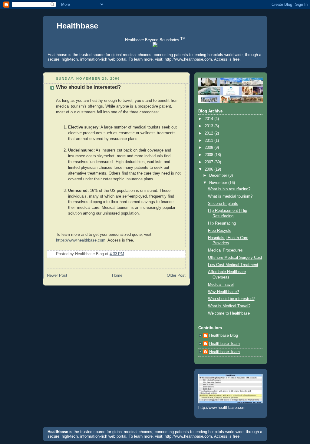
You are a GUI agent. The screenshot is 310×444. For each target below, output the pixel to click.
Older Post (176, 275)
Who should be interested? (88, 87)
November (218, 183)
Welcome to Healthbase (229, 313)
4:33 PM (117, 254)
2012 (209, 133)
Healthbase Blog (223, 335)
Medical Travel (221, 284)
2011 (209, 141)
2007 (209, 162)
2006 (209, 169)
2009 (209, 147)
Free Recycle (219, 231)
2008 (209, 155)
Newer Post (57, 275)
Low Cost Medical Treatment (233, 265)
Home (117, 275)
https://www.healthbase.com (80, 240)
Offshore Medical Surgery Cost (235, 257)
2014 (209, 119)
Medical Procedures (225, 250)
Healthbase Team (224, 344)
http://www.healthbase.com (188, 59)
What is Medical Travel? (229, 306)
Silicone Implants (223, 204)
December (218, 175)
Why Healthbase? (223, 292)
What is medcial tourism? (230, 196)
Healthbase (77, 25)
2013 (209, 126)
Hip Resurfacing (222, 223)
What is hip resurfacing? (229, 189)
